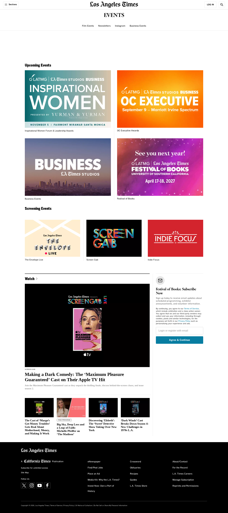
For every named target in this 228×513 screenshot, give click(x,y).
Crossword (135, 462)
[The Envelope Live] (52, 238)
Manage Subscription (183, 480)
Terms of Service (191, 309)
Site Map (25, 473)
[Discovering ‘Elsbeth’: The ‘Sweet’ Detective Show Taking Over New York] (103, 407)
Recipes (134, 474)
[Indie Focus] (175, 238)
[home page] (114, 4)
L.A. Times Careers (182, 474)
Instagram (120, 26)
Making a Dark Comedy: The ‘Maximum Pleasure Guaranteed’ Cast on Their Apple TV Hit (74, 377)
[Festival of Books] (160, 167)
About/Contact (180, 462)
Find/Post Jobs (95, 468)
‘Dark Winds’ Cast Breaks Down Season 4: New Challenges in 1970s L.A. (134, 425)
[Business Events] (68, 167)
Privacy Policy (184, 321)
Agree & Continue (179, 340)
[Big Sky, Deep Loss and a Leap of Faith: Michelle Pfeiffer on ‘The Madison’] (71, 407)
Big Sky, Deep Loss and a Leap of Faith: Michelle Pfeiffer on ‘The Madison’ (70, 429)
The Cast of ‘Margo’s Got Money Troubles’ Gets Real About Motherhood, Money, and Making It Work (37, 427)
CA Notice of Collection (83, 505)
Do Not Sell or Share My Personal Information (110, 505)
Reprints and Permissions (185, 486)
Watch (29, 278)
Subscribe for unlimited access (34, 468)
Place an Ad (94, 474)
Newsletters (104, 26)
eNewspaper (94, 462)
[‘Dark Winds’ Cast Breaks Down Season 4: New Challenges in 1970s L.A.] (135, 407)
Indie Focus (153, 259)
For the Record (180, 468)
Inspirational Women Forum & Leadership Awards (49, 130)
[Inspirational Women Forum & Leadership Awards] (68, 99)
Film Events (88, 26)
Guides (133, 480)
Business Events (138, 26)
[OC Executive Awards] (160, 99)
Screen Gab (92, 259)
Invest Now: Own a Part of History (101, 488)
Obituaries (135, 468)
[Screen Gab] (114, 238)
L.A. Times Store (138, 486)
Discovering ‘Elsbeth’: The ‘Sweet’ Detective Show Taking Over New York (102, 425)
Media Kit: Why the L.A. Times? (104, 480)
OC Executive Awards (128, 131)
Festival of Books (125, 199)
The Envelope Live (34, 259)
